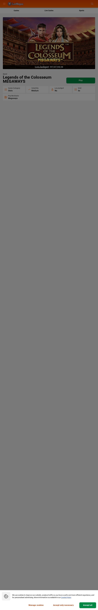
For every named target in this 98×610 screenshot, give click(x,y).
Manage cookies (36, 605)
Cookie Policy (66, 597)
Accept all (87, 605)
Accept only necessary (63, 605)
